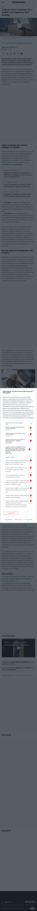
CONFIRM (11, 513)
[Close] (33, 391)
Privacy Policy (29, 519)
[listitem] (18, 423)
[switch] (30, 428)
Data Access (18, 519)
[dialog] (18, 455)
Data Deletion (8, 519)
